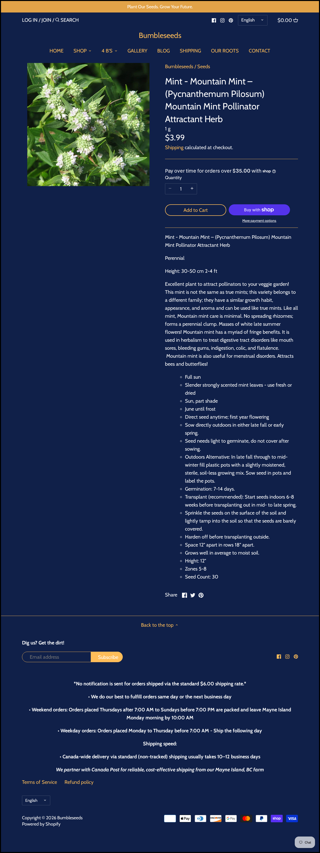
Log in (30, 20)
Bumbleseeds (160, 35)
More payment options (259, 221)
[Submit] (57, 20)
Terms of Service (39, 782)
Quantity (173, 177)
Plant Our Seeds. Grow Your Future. (160, 6)
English (248, 20)
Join (46, 20)
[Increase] (192, 189)
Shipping (174, 147)
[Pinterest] (231, 19)
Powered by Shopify (41, 824)
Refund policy (79, 782)
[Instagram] (222, 19)
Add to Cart (196, 210)
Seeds (203, 66)
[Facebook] (214, 19)
